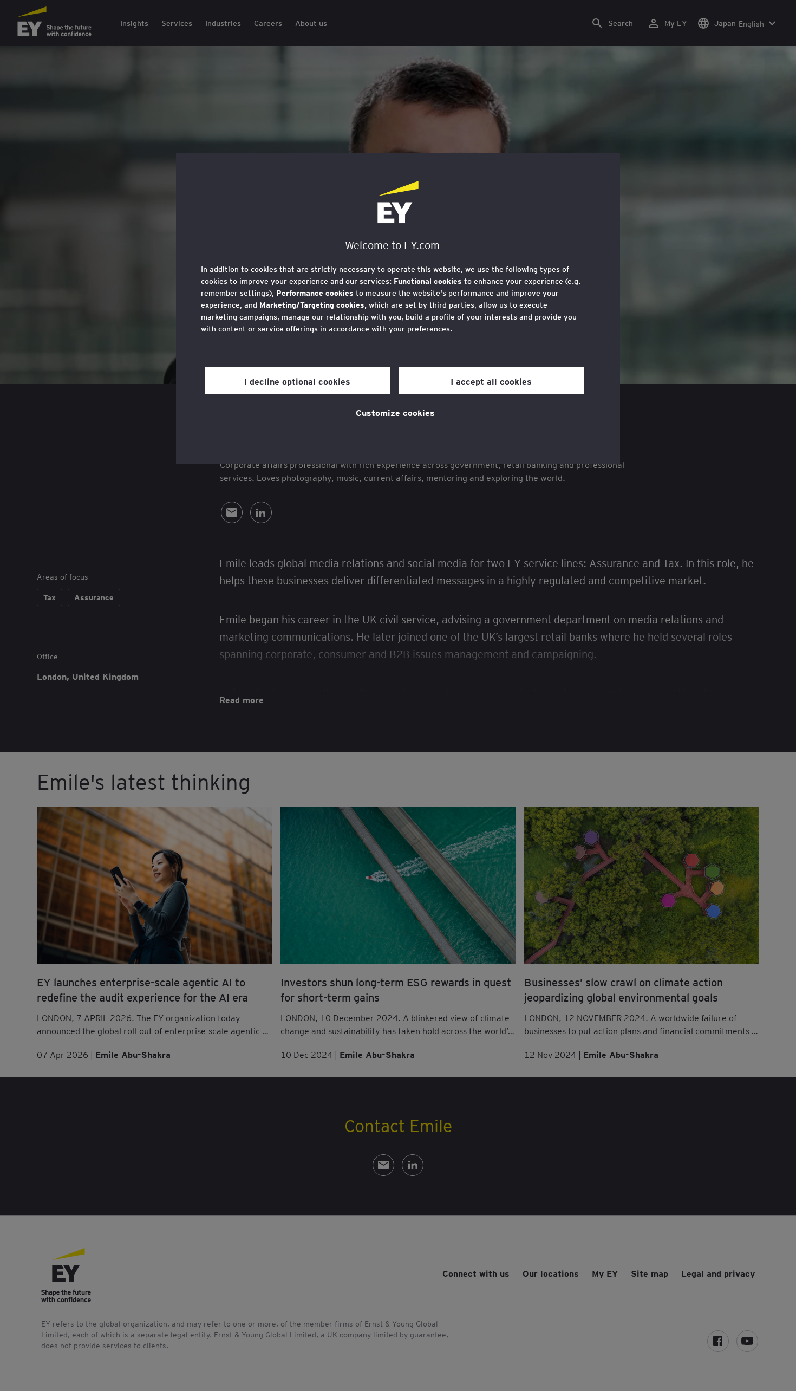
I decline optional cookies (297, 381)
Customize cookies (395, 412)
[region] (398, 308)
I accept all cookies (491, 381)
